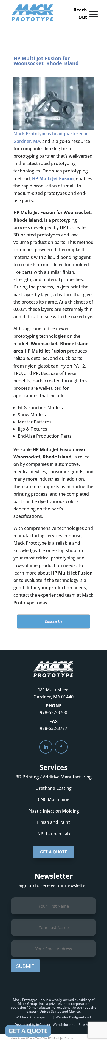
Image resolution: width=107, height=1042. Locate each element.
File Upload (28, 1031)
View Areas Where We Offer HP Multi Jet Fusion (42, 1038)
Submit (25, 966)
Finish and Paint (53, 822)
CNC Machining (53, 799)
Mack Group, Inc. (31, 1003)
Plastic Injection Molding (53, 811)
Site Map (85, 1024)
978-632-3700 (53, 712)
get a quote (53, 852)
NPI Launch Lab (53, 834)
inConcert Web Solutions (55, 1024)
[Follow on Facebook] (61, 747)
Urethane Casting (53, 788)
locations (63, 1007)
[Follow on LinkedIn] (45, 747)
